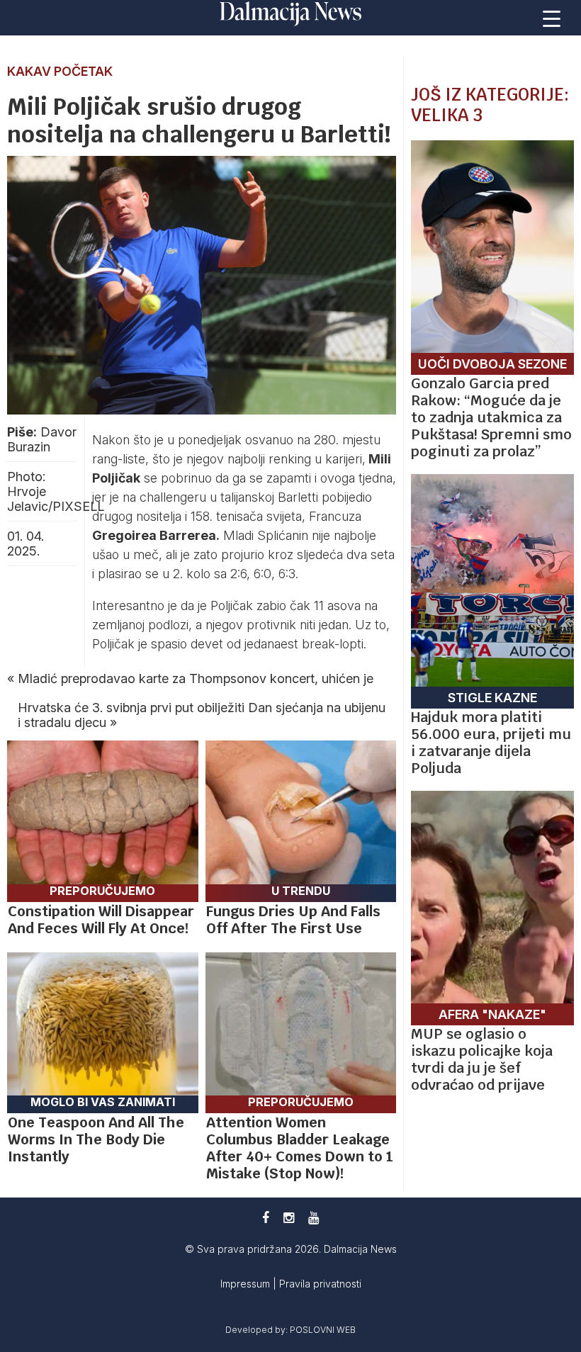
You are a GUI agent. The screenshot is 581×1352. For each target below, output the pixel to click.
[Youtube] (313, 1217)
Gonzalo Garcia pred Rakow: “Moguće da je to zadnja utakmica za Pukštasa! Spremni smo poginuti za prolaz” (491, 417)
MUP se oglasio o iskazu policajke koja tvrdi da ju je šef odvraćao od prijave (482, 1059)
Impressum (246, 1284)
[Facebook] (265, 1217)
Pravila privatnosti (320, 1284)
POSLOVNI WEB (323, 1329)
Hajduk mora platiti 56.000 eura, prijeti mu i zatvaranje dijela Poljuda (491, 742)
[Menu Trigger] (552, 17)
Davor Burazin (42, 439)
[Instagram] (288, 1217)
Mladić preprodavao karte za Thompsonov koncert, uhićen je (195, 678)
